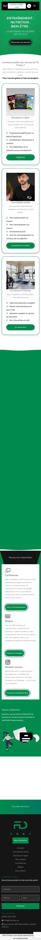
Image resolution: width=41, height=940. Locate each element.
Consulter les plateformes (17, 693)
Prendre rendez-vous (17, 6)
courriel (23, 790)
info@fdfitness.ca (11, 920)
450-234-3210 (20, 787)
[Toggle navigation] (34, 5)
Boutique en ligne (20, 856)
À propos (20, 848)
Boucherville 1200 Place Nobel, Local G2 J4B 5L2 (19, 925)
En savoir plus (20, 327)
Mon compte (21, 859)
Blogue (20, 867)
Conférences (20, 863)
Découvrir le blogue (15, 653)
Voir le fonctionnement (16, 607)
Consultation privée (20, 852)
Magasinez (20, 157)
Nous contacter (20, 840)
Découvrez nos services (20, 42)
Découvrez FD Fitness (16, 379)
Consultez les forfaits (20, 246)
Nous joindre (20, 796)
